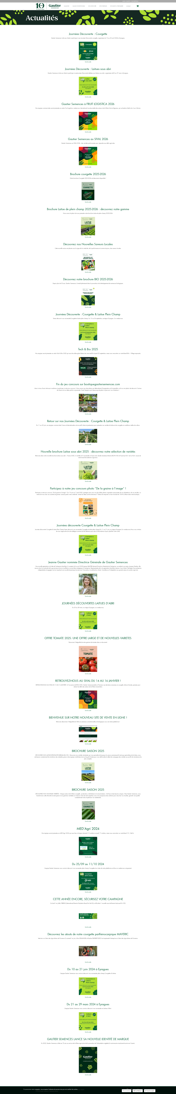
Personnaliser (126, 1091)
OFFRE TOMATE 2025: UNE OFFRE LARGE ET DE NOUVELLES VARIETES (88, 638)
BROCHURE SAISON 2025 (88, 751)
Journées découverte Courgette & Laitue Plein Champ (88, 525)
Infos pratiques (103, 6)
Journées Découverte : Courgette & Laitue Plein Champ (88, 314)
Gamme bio (66, 6)
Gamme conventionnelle (79, 6)
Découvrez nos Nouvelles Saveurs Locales (88, 244)
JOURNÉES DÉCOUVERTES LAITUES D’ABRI (88, 603)
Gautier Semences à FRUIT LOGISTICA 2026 (88, 104)
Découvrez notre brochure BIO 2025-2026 (88, 279)
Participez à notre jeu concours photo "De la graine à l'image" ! (88, 488)
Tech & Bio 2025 (88, 349)
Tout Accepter (150, 1091)
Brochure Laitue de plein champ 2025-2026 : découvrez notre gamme (88, 209)
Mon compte (126, 1)
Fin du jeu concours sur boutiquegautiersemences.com (88, 384)
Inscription (134, 1)
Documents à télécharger (116, 6)
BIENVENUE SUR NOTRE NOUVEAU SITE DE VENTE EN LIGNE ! (88, 717)
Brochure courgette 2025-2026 (88, 174)
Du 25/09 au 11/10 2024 (88, 864)
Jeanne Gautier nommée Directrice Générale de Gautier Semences (88, 562)
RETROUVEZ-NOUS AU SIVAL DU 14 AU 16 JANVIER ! (88, 680)
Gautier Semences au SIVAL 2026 (88, 139)
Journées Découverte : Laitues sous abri (88, 69)
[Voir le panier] (138, 6)
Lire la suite (88, 62)
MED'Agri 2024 (88, 828)
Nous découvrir (92, 6)
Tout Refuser (138, 1091)
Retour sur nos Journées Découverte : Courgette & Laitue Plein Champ (88, 421)
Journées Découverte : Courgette (88, 34)
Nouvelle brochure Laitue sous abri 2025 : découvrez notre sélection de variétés (88, 451)
